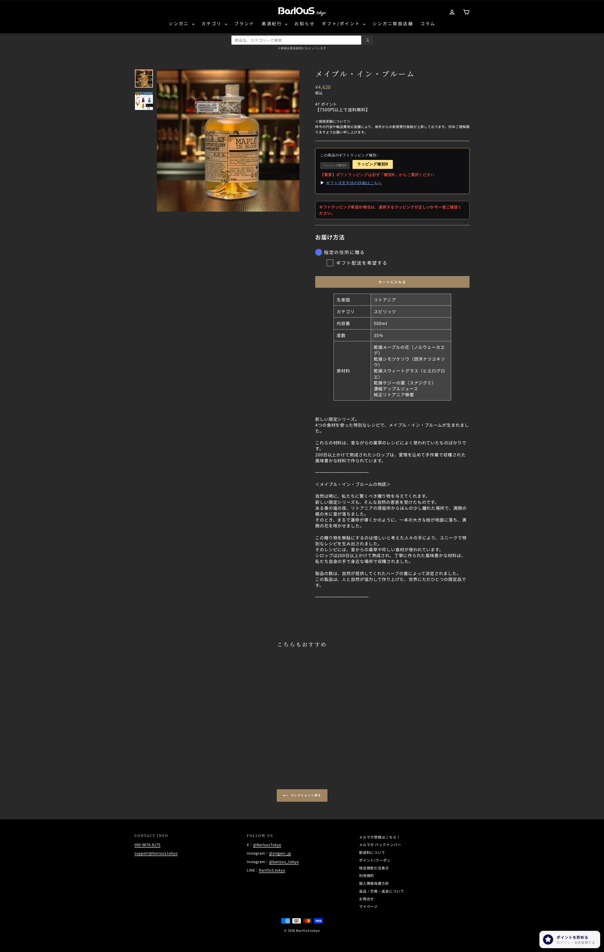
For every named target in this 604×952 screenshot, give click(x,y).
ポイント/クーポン (375, 860)
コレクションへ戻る (305, 795)
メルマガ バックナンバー (380, 844)
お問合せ (366, 898)
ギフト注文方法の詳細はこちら (354, 183)
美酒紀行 (273, 23)
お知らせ (304, 23)
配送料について (372, 852)
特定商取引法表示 (374, 867)
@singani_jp (280, 853)
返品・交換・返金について (381, 891)
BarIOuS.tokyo (272, 870)
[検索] (367, 40)
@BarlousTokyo (267, 844)
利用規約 (366, 875)
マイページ (368, 906)
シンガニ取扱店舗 (393, 23)
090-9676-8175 (147, 844)
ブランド (244, 23)
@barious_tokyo (284, 861)
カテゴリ (212, 23)
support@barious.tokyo (156, 853)
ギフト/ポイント (342, 23)
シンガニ (180, 23)
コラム (428, 23)
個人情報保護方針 (374, 883)
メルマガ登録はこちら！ (379, 837)
